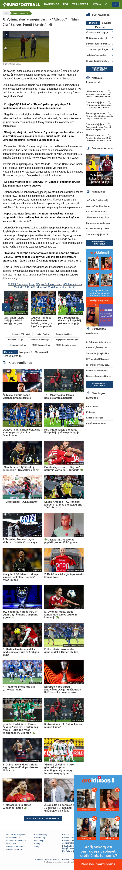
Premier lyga (40, 837)
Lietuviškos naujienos (16, 840)
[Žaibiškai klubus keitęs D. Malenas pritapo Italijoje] (99, 170)
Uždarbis (90, 412)
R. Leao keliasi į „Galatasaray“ (101, 229)
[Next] (80, 307)
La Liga (37, 843)
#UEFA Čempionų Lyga (21, 284)
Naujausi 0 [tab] (25, 352)
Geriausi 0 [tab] (10, 352)
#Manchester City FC (63, 287)
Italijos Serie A (43, 334)
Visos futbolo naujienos (43, 818)
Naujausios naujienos (16, 834)
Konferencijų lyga (18, 345)
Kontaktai (39, 859)
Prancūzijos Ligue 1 (65, 334)
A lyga (37, 846)
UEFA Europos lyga (41, 345)
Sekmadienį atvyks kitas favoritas (102, 353)
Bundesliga (39, 840)
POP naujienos (13, 837)
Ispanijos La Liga (15, 340)
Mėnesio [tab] (100, 27)
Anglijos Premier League (67, 340)
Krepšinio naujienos (96, 423)
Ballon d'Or (11, 843)
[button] (97, 4)
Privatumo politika (70, 859)
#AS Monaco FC (40, 287)
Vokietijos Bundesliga (39, 340)
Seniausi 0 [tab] (41, 352)
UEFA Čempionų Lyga (66, 345)
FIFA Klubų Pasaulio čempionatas (71, 847)
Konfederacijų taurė (71, 851)
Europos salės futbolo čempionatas (72, 841)
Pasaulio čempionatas (72, 834)
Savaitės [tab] (106, 22)
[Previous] (6, 307)
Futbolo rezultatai (14, 849)
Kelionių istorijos (94, 418)
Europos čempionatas (72, 837)
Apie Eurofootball (52, 859)
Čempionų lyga (41, 834)
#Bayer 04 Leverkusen (48, 284)
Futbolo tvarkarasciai (16, 846)
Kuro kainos (92, 406)
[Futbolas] (6, 13)
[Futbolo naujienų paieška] (106, 4)
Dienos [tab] (93, 22)
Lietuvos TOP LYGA (21, 334)
